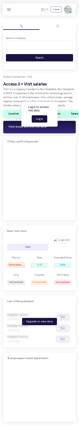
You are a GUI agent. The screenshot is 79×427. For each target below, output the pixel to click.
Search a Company (16, 38)
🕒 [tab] (57, 26)
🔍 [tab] (21, 26)
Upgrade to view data (39, 321)
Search (39, 57)
